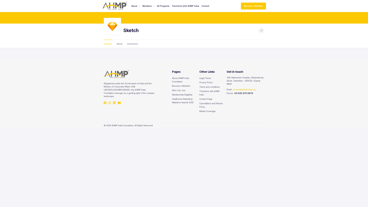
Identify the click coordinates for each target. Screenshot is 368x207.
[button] (261, 30)
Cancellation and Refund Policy (211, 105)
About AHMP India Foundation (180, 80)
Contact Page (205, 99)
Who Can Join (178, 90)
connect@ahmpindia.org (244, 89)
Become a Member (253, 6)
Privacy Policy (206, 82)
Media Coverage (207, 111)
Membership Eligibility (182, 94)
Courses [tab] (108, 44)
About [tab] (120, 44)
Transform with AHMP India (209, 93)
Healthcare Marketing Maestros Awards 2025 (183, 101)
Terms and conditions (209, 87)
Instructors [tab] (132, 44)
